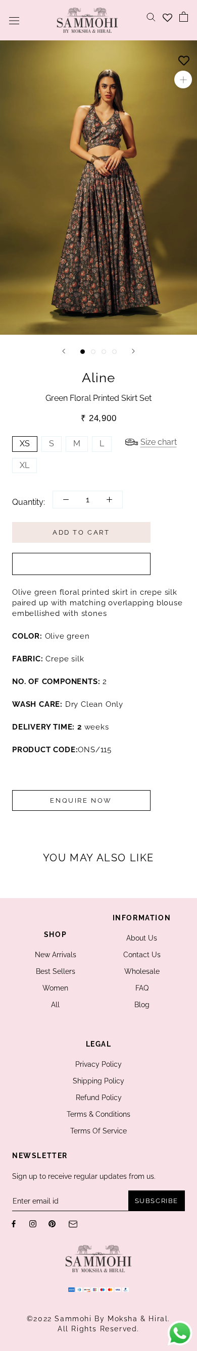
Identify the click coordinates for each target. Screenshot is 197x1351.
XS (25, 443)
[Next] (133, 351)
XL (24, 465)
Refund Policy (99, 1098)
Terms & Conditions (98, 1114)
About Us (141, 938)
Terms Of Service (98, 1131)
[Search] (151, 16)
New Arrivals (55, 955)
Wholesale (142, 971)
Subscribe (156, 1201)
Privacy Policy (98, 1064)
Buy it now (81, 563)
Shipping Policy (98, 1081)
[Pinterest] (52, 1223)
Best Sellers (55, 971)
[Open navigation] (14, 20)
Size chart (158, 442)
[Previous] (63, 351)
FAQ (142, 988)
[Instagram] (32, 1223)
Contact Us (142, 955)
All (55, 1005)
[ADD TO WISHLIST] (184, 58)
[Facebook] (13, 1223)
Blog (142, 1005)
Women (55, 988)
